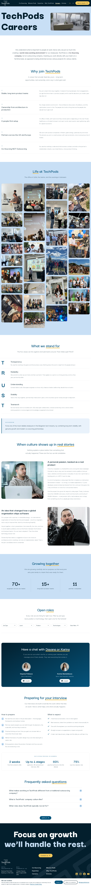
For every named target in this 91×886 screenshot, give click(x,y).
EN (70, 3)
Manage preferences (84, 882)
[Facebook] (84, 874)
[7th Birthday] (79, 244)
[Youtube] (88, 874)
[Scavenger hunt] (34, 320)
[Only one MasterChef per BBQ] (79, 308)
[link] (46, 855)
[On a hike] (79, 197)
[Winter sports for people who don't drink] (79, 221)
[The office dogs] (11, 260)
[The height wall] (34, 288)
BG (73, 3)
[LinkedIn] (76, 874)
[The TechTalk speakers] (11, 308)
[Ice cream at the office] (11, 249)
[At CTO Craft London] (56, 191)
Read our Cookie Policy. (36, 884)
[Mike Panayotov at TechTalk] (34, 227)
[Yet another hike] (56, 261)
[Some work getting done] (11, 197)
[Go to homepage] (5, 3)
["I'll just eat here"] (56, 215)
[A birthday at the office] (34, 247)
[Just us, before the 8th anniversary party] (56, 238)
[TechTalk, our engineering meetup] (11, 288)
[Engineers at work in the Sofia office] (11, 235)
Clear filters (73, 625)
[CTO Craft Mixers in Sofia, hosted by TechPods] (34, 268)
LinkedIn (27, 681)
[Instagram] (80, 874)
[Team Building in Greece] (79, 267)
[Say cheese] (11, 220)
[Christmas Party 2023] (79, 282)
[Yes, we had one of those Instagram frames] (56, 290)
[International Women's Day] (34, 303)
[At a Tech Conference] (11, 275)
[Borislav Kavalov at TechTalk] (34, 197)
